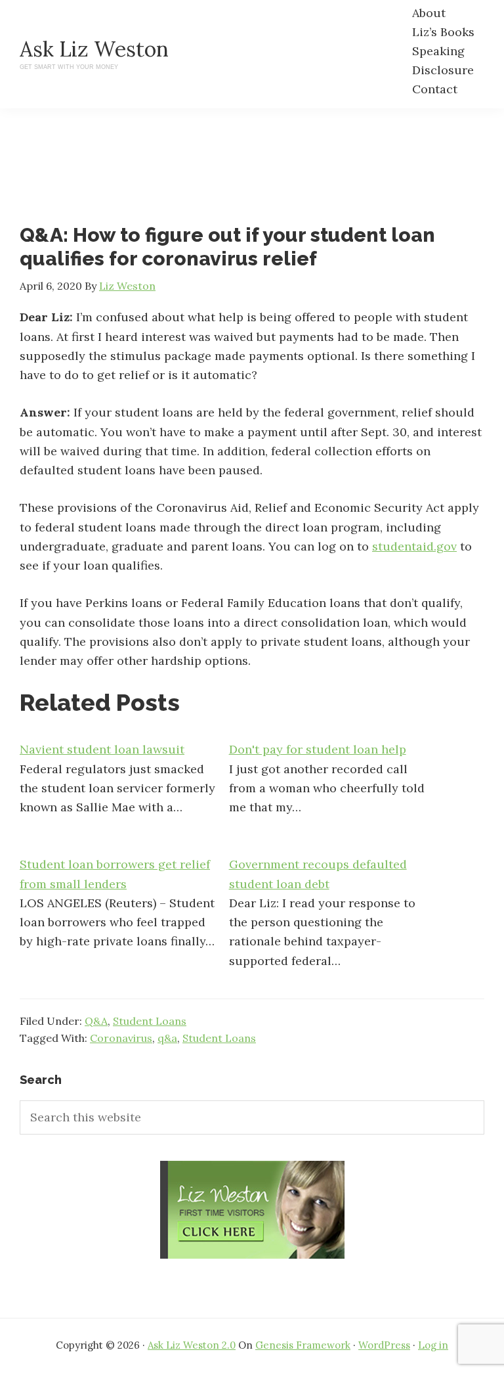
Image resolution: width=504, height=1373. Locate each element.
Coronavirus (121, 1038)
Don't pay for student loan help (317, 749)
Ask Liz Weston (94, 48)
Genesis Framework (302, 1345)
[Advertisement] (258, 177)
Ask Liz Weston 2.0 (192, 1345)
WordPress (384, 1345)
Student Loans (149, 1020)
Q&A (96, 1020)
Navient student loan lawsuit (102, 749)
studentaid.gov (414, 546)
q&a (167, 1038)
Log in (433, 1345)
